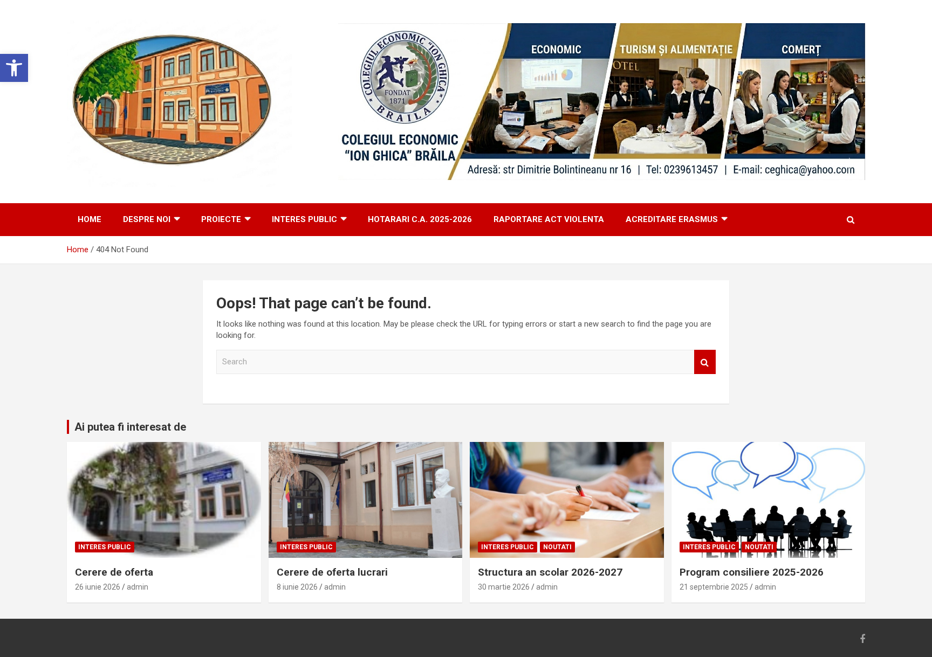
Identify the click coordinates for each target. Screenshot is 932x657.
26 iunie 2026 (97, 587)
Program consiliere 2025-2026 (752, 572)
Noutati (557, 547)
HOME (89, 219)
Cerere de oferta (114, 572)
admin (137, 587)
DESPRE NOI (146, 219)
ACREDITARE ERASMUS (672, 219)
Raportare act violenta (549, 219)
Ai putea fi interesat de (130, 426)
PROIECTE (221, 219)
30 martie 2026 (504, 587)
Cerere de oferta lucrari (332, 572)
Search (705, 362)
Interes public (304, 219)
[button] (14, 68)
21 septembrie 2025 (714, 587)
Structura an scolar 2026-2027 (550, 572)
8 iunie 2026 (297, 587)
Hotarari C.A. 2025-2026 (420, 219)
